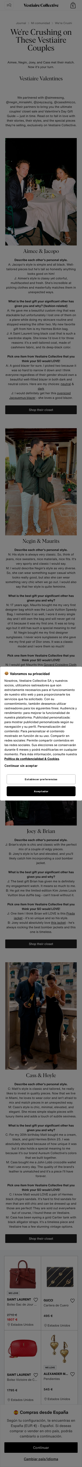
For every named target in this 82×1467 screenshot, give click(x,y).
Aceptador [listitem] (41, 791)
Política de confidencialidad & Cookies (31, 759)
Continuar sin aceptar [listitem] (21, 765)
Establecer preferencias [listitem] (41, 779)
